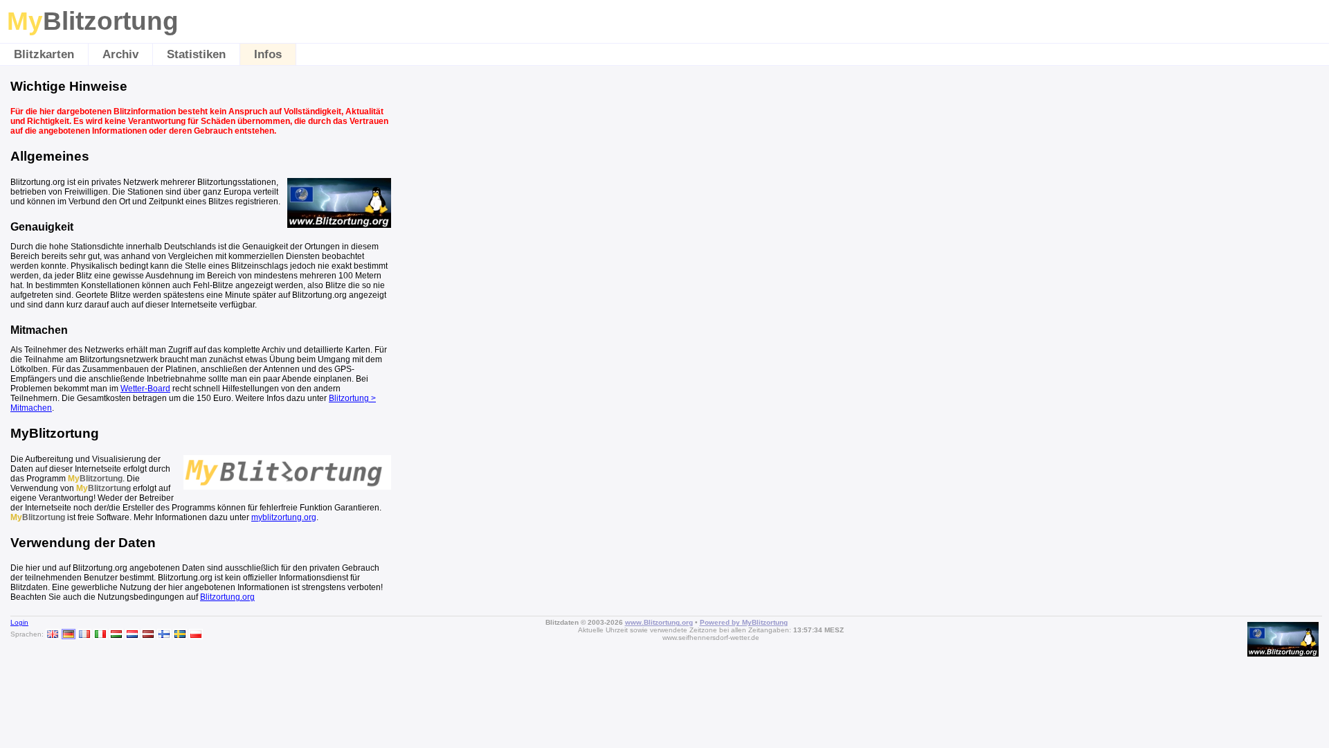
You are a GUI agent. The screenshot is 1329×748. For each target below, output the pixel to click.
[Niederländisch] (132, 634)
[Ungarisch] (116, 634)
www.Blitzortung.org (659, 622)
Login (19, 622)
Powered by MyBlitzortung (744, 622)
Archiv (120, 54)
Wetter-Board (145, 388)
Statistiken (196, 54)
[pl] (196, 634)
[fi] (164, 634)
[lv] (148, 634)
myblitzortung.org (283, 517)
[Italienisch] (100, 634)
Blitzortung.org (227, 597)
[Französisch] (84, 634)
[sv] (180, 634)
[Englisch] (53, 634)
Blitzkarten (44, 54)
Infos (268, 54)
